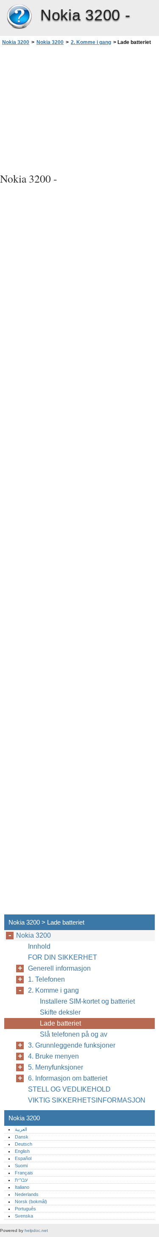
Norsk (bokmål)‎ (31, 1201)
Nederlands (27, 1194)
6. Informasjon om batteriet (67, 1078)
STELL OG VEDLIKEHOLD (69, 1089)
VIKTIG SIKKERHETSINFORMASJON (86, 1100)
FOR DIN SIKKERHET (62, 957)
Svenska (24, 1215)
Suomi (21, 1165)
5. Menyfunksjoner (55, 1067)
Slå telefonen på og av (73, 1034)
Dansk (21, 1136)
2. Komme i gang (91, 42)
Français (24, 1172)
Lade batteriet (60, 1023)
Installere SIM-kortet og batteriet (87, 1001)
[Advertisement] (79, 108)
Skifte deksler (60, 1012)
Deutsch (23, 1144)
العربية (21, 1129)
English (22, 1151)
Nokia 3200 (19, 17)
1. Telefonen (46, 979)
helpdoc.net (36, 1230)
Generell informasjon (59, 968)
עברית (21, 1179)
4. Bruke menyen (53, 1056)
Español (23, 1158)
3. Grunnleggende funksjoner (71, 1045)
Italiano (22, 1187)
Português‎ (25, 1208)
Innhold (39, 946)
